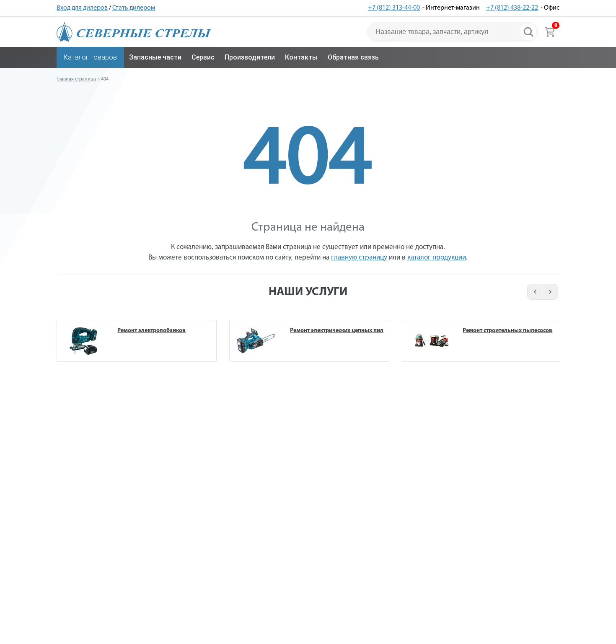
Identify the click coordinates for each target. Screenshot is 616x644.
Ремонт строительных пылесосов (507, 330)
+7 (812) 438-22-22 (512, 8)
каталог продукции (436, 257)
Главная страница (76, 79)
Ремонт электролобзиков (151, 330)
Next (550, 292)
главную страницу (359, 257)
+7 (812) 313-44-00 (394, 8)
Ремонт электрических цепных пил (336, 330)
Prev (533, 292)
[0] (549, 32)
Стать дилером (133, 8)
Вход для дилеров (82, 8)
